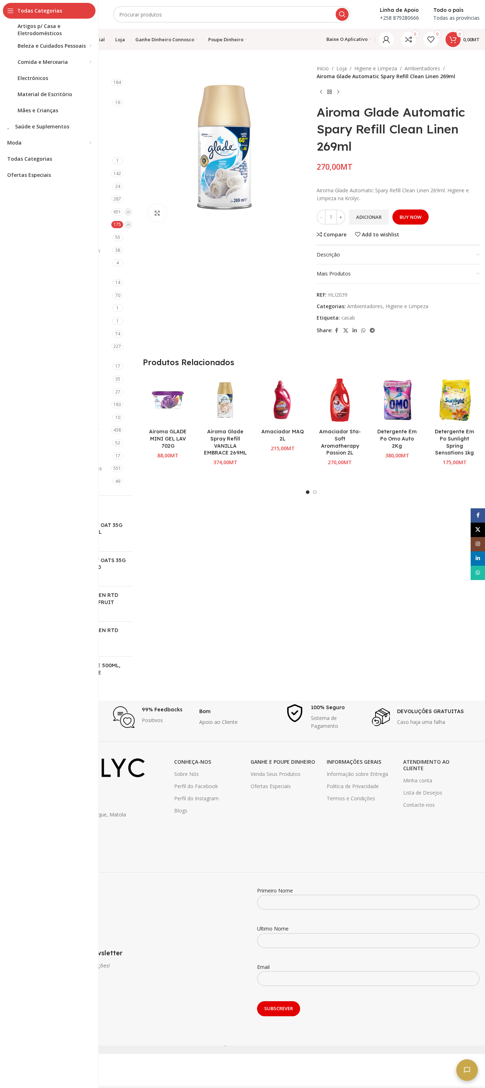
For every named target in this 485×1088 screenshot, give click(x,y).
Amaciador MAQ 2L (282, 435)
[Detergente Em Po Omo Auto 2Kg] (397, 400)
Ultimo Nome (273, 928)
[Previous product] (321, 92)
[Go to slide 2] (315, 492)
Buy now (410, 217)
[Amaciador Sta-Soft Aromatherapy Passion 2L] (340, 400)
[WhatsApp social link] (363, 330)
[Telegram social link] (372, 330)
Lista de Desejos (422, 792)
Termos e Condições (351, 798)
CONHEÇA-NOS (192, 761)
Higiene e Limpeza (375, 68)
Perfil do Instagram (196, 798)
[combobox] (231, 14)
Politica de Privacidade (353, 786)
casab (348, 317)
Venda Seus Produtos (275, 774)
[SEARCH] (342, 14)
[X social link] (345, 330)
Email (263, 967)
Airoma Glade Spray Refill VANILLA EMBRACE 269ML (225, 442)
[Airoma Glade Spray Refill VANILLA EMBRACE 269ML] (225, 400)
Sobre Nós (186, 774)
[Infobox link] (152, 717)
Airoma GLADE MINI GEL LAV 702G (168, 438)
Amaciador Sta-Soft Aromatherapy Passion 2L (340, 442)
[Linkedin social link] (354, 330)
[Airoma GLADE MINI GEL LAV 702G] (168, 400)
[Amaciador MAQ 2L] (282, 400)
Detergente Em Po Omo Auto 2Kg (397, 438)
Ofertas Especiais (271, 786)
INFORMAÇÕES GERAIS (354, 761)
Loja (341, 68)
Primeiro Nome (275, 890)
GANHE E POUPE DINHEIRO (283, 761)
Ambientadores (422, 68)
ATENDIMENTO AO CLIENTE (426, 765)
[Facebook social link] (336, 330)
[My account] (386, 39)
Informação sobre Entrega (357, 774)
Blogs (180, 810)
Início (323, 68)
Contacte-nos (419, 804)
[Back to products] (329, 92)
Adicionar (369, 217)
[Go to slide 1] (307, 492)
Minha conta (417, 780)
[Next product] (338, 92)
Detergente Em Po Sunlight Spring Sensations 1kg (454, 442)
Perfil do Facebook (196, 786)
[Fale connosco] (467, 1070)
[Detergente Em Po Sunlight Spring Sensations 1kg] (454, 400)
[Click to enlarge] (157, 213)
